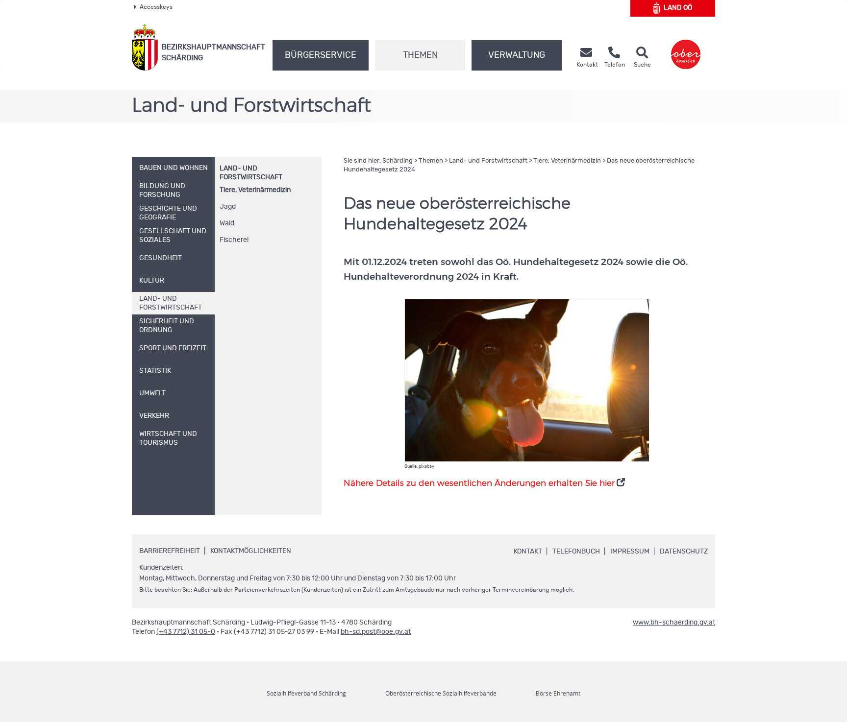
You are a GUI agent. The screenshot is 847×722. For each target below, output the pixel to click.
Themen (420, 55)
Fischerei (234, 240)
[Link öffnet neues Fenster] (685, 47)
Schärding (397, 161)
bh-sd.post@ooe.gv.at (376, 631)
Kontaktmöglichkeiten (250, 551)
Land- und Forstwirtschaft (488, 161)
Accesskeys (156, 7)
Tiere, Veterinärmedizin (255, 190)
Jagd (228, 206)
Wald (227, 223)
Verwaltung (516, 55)
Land (678, 7)
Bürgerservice (320, 55)
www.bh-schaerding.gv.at (674, 622)
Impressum (629, 551)
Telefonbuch (576, 551)
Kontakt (528, 551)
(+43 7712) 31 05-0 (185, 631)
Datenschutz (684, 551)
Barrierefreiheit (169, 551)
